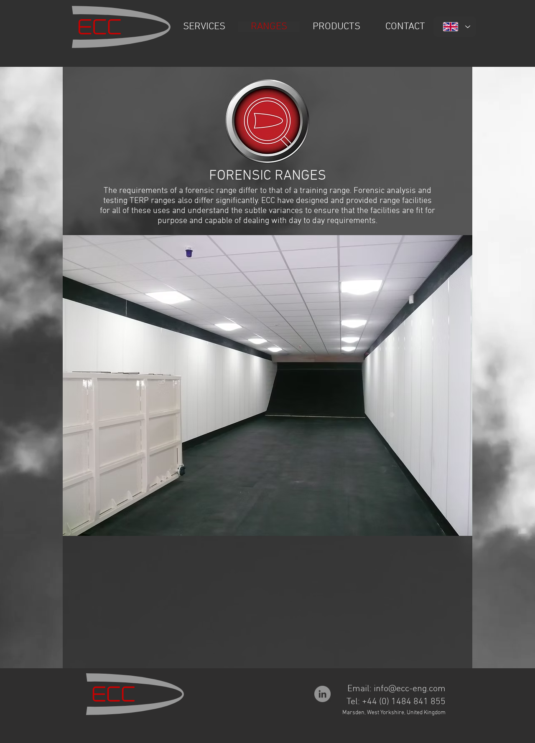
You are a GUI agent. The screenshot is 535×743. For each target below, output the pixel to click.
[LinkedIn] (322, 694)
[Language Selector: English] (454, 26)
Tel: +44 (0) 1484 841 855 (396, 701)
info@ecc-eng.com (410, 689)
